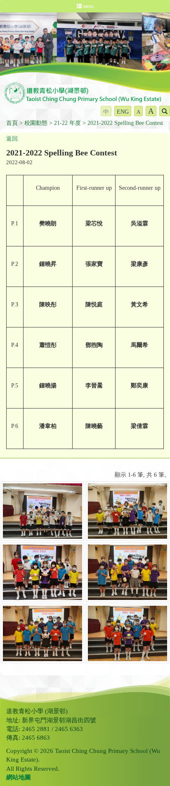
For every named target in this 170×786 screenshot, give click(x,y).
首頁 (12, 123)
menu (88, 6)
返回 (12, 139)
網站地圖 (18, 777)
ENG (123, 112)
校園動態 (35, 123)
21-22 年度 (67, 123)
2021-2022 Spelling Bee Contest (125, 123)
